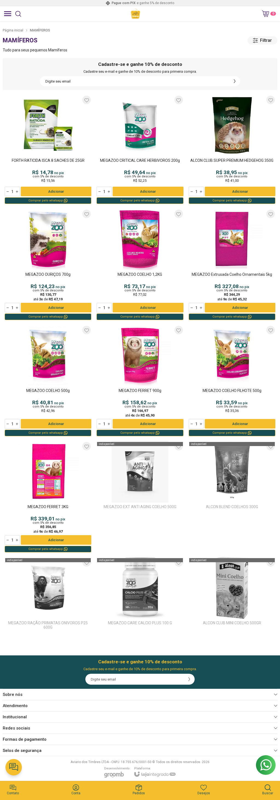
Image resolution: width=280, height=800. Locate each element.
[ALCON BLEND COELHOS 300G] (232, 497)
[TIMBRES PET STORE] (135, 13)
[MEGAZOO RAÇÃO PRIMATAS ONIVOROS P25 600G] (48, 595)
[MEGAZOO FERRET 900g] (140, 381)
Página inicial (13, 30)
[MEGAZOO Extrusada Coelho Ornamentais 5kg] (232, 264)
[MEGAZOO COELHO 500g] (48, 381)
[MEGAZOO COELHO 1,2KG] (140, 264)
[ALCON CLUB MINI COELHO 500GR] (232, 595)
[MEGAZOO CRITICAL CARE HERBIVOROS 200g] (140, 149)
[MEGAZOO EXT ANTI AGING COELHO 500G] (140, 497)
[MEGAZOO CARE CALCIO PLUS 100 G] (140, 595)
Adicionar (56, 191)
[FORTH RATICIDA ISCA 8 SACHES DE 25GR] (48, 149)
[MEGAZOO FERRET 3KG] (48, 497)
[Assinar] (234, 81)
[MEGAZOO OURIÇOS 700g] (48, 264)
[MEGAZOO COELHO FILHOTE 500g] (232, 381)
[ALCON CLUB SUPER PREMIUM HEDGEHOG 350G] (232, 149)
